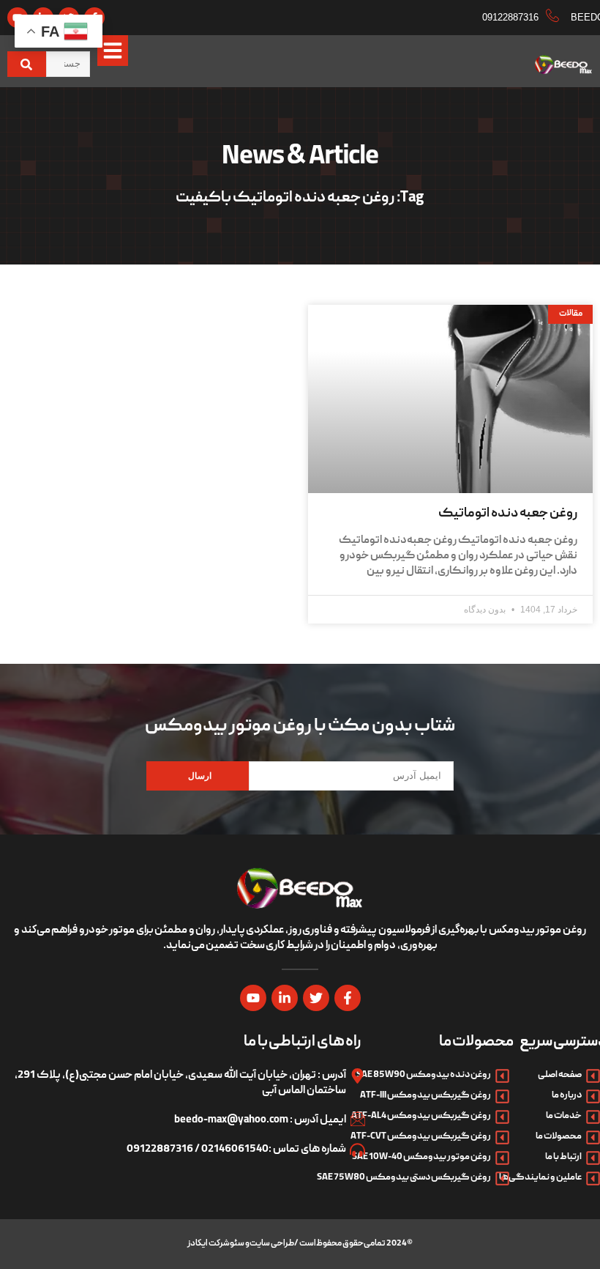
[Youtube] (253, 998)
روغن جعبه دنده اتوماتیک (507, 514)
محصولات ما (476, 1043)
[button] (112, 50)
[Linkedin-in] (284, 998)
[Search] (26, 64)
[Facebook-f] (347, 998)
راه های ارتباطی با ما (302, 1043)
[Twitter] (316, 998)
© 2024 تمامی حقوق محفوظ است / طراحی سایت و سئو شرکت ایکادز (300, 1243)
